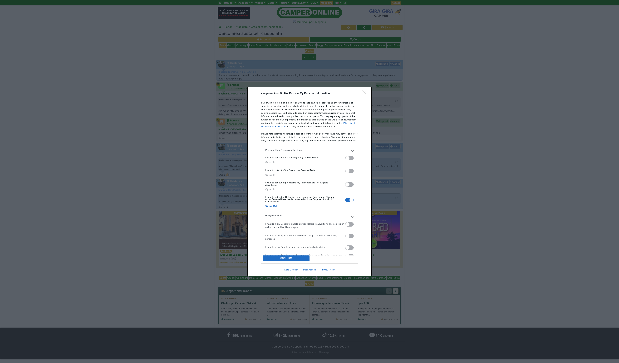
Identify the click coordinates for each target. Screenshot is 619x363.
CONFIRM (286, 258)
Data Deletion (291, 269)
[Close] (365, 93)
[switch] (349, 158)
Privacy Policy (328, 269)
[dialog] (309, 181)
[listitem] (309, 151)
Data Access (309, 269)
